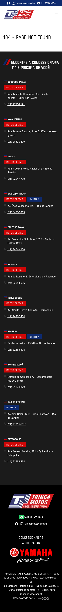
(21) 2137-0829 (16, 387)
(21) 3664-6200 (16, 249)
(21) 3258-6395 (16, 349)
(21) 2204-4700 (16, 178)
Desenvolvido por (23, 598)
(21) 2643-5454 (16, 316)
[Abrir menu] (56, 14)
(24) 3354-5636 (16, 282)
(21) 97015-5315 (16, 424)
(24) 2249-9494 (16, 461)
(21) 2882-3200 (16, 141)
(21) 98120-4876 (48, 3)
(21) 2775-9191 (16, 104)
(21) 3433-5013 (16, 212)
